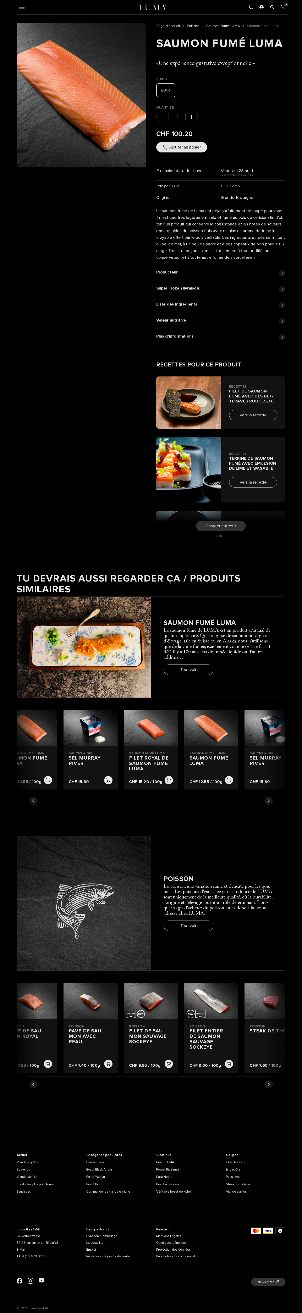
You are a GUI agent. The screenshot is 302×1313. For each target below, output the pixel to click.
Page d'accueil (168, 26)
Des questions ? (98, 1229)
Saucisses (24, 1191)
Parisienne (233, 1176)
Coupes (232, 1155)
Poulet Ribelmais (168, 1169)
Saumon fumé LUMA (223, 26)
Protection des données (173, 1249)
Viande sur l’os (27, 1176)
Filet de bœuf (236, 1162)
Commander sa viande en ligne (108, 1191)
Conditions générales (171, 1242)
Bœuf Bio (93, 1184)
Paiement (163, 1229)
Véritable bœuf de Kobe (173, 1191)
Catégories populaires (104, 1155)
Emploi (91, 1249)
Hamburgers (95, 1162)
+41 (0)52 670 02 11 (31, 1256)
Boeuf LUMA (165, 1162)
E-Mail (21, 1249)
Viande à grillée (27, 1162)
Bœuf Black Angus (99, 1169)
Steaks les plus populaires (35, 1184)
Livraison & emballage (101, 1236)
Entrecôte (233, 1169)
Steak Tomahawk (238, 1184)
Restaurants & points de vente (108, 1256)
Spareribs (23, 1169)
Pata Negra (164, 1176)
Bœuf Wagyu (95, 1176)
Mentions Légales (168, 1236)
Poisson (193, 26)
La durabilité (95, 1242)
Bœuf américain (167, 1184)
